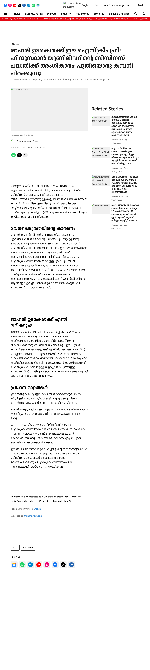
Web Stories (82, 14)
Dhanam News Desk (27, 141)
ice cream (28, 547)
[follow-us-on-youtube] (38, 564)
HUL (15, 547)
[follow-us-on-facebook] (55, 564)
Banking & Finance (119, 14)
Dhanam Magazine (32, 516)
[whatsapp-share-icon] (13, 156)
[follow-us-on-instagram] (46, 564)
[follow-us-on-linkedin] (71, 564)
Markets (51, 14)
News (17, 14)
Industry (66, 14)
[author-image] (13, 141)
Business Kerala (34, 14)
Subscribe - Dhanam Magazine (112, 5)
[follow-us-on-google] (14, 564)
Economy (99, 14)
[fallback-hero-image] (101, 121)
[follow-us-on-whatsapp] (22, 564)
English (86, 5)
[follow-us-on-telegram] (30, 564)
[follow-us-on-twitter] (63, 564)
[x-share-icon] (19, 156)
